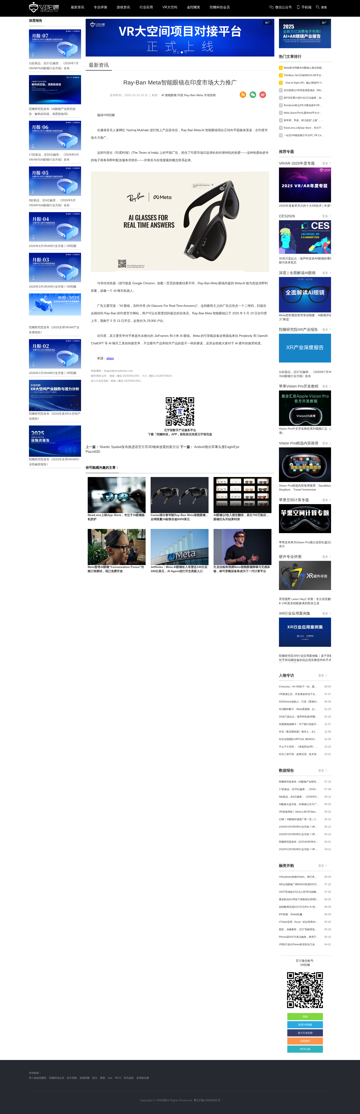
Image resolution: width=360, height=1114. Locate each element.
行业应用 (146, 7)
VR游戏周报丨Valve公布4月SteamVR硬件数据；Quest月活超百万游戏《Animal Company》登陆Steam (299, 811)
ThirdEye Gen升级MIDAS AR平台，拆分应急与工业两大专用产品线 (304, 75)
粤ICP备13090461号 (207, 1100)
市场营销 (210, 95)
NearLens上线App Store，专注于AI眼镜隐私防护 (304, 127)
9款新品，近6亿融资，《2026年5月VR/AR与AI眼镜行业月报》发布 (299, 796)
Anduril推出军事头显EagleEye (209, 447)
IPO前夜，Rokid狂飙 (290, 914)
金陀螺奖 (193, 7)
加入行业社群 (305, 1032)
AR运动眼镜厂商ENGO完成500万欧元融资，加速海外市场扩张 (299, 884)
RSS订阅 (305, 1049)
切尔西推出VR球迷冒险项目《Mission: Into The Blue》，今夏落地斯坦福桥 (304, 90)
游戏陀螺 (85, 1077)
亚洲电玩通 (142, 1077)
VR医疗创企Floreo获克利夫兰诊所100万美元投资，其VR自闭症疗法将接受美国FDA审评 (299, 944)
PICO (118, 1077)
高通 (102, 1077)
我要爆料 (305, 1041)
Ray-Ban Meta (193, 95)
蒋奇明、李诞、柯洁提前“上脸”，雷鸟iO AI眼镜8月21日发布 (304, 120)
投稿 (305, 1016)
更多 (325, 163)
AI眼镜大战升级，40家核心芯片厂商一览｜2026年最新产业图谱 (299, 804)
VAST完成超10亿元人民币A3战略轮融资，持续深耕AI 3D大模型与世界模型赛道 (299, 891)
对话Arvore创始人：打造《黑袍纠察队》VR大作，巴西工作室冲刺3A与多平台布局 (299, 701)
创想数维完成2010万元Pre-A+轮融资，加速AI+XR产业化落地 (299, 906)
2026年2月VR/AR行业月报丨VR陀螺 (299, 849)
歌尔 (94, 1077)
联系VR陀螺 (305, 1024)
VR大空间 (169, 7)
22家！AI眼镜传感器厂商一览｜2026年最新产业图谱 (299, 819)
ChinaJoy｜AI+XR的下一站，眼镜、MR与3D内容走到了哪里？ (299, 686)
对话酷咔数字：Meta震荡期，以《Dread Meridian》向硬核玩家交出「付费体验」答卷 (299, 709)
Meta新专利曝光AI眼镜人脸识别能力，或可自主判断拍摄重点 (304, 67)
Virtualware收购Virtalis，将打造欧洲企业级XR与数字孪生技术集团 (299, 876)
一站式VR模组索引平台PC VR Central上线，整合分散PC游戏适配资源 (304, 135)
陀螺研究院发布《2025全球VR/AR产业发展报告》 (299, 841)
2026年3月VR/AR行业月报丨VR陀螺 (299, 834)
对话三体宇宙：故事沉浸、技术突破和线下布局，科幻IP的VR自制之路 (299, 754)
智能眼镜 (171, 95)
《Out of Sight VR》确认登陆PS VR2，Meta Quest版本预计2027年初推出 (304, 82)
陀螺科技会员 (220, 7)
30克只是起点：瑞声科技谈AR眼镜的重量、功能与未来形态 (299, 716)
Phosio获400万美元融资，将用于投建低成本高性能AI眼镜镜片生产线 (299, 936)
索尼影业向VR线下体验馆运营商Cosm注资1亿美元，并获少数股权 (299, 899)
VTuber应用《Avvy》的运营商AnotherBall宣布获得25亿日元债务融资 (299, 921)
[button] (174, 52)
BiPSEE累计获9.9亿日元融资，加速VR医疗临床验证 (304, 97)
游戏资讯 (123, 7)
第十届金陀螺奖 (37, 1077)
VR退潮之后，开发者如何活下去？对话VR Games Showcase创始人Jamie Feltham (299, 694)
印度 (180, 95)
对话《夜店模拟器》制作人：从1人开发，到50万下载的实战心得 (299, 731)
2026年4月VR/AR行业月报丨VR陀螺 (299, 826)
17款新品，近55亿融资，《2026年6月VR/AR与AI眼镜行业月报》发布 (299, 789)
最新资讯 (77, 7)
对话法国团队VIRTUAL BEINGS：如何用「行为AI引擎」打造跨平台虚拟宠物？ (299, 739)
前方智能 (72, 1077)
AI (162, 95)
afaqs (110, 358)
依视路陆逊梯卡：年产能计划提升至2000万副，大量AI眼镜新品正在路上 (299, 724)
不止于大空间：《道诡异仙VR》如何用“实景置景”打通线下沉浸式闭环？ (299, 746)
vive (110, 1077)
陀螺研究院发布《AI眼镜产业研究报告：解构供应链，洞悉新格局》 (299, 781)
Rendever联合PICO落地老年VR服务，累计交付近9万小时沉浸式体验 (304, 105)
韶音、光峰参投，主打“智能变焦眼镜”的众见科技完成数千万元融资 (299, 929)
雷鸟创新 (129, 1077)
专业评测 (100, 7)
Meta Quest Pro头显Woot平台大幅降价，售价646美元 (304, 112)
